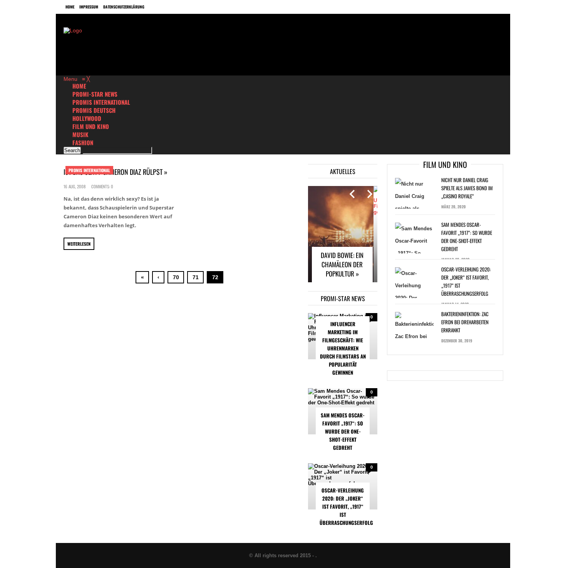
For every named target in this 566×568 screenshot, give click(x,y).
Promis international (89, 170)
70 (176, 277)
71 (196, 277)
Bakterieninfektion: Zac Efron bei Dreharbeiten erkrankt (465, 322)
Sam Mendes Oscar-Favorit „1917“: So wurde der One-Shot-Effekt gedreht (343, 431)
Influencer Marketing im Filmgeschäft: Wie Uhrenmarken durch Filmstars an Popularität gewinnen (343, 348)
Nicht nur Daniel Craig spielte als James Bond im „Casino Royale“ (467, 188)
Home (69, 7)
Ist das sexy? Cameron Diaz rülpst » (115, 172)
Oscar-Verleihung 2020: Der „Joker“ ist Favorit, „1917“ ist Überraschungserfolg (345, 506)
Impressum (88, 7)
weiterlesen (78, 244)
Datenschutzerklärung (123, 7)
